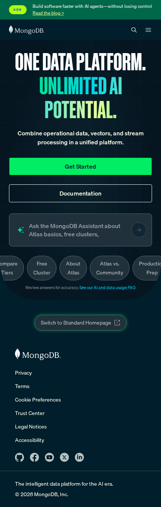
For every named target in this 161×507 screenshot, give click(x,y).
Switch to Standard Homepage (76, 323)
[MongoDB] (38, 354)
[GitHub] (19, 457)
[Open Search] (134, 30)
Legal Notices (31, 426)
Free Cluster (41, 268)
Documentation (80, 193)
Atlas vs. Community (109, 268)
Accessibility (29, 440)
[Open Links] (148, 29)
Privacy (23, 373)
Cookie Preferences (38, 399)
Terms (22, 386)
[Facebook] (34, 457)
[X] (64, 457)
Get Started (80, 166)
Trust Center (30, 413)
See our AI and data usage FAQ (107, 287)
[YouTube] (49, 457)
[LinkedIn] (79, 457)
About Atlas (73, 268)
